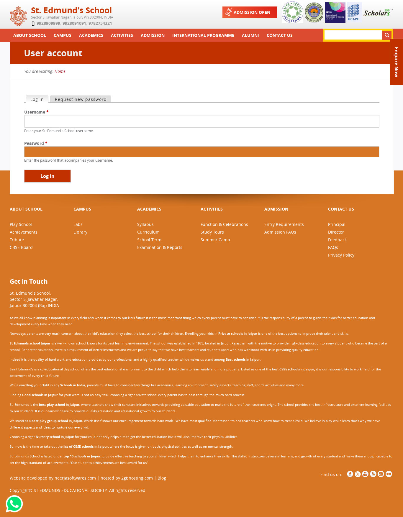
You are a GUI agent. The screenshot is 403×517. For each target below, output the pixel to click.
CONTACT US (341, 209)
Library (80, 232)
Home (60, 71)
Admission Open (252, 12)
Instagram (381, 474)
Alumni (250, 35)
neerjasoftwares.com (75, 478)
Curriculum (148, 232)
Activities (122, 35)
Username (36, 112)
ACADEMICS (149, 209)
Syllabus (145, 224)
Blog (162, 478)
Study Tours (212, 232)
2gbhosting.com (137, 478)
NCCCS (388, 474)
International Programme (203, 35)
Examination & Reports (159, 247)
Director (336, 232)
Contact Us (280, 35)
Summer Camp (215, 239)
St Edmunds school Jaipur (30, 343)
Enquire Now (396, 62)
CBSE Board (21, 247)
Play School (21, 224)
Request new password (81, 99)
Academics (91, 35)
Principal (336, 224)
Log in (39, 99)
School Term (149, 239)
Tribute (17, 239)
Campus (62, 35)
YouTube (365, 474)
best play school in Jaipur (59, 404)
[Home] (20, 23)
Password (35, 143)
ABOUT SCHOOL (26, 209)
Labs (78, 224)
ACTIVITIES (212, 209)
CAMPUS (82, 209)
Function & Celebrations (224, 224)
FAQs (333, 247)
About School (29, 35)
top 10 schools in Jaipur (82, 456)
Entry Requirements (284, 224)
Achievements (23, 232)
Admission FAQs (280, 232)
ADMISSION (276, 209)
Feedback (337, 239)
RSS (373, 474)
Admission (153, 35)
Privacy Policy (341, 255)
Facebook (350, 474)
